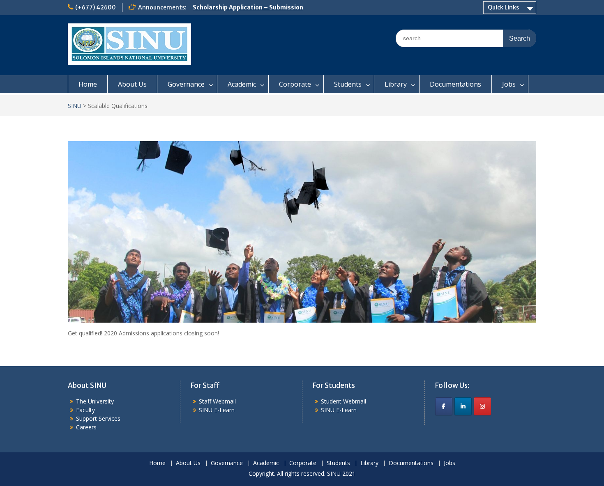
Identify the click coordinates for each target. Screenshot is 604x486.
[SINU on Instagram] (482, 406)
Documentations (455, 84)
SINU (74, 106)
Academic (242, 84)
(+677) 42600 (95, 7)
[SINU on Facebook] (443, 406)
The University (95, 401)
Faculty (85, 410)
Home (87, 84)
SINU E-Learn (217, 410)
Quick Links (503, 7)
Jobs (509, 84)
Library (396, 84)
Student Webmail (343, 401)
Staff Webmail (217, 401)
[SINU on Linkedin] (463, 406)
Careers (86, 427)
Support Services (98, 418)
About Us (132, 84)
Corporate (295, 84)
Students (348, 84)
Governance (186, 84)
